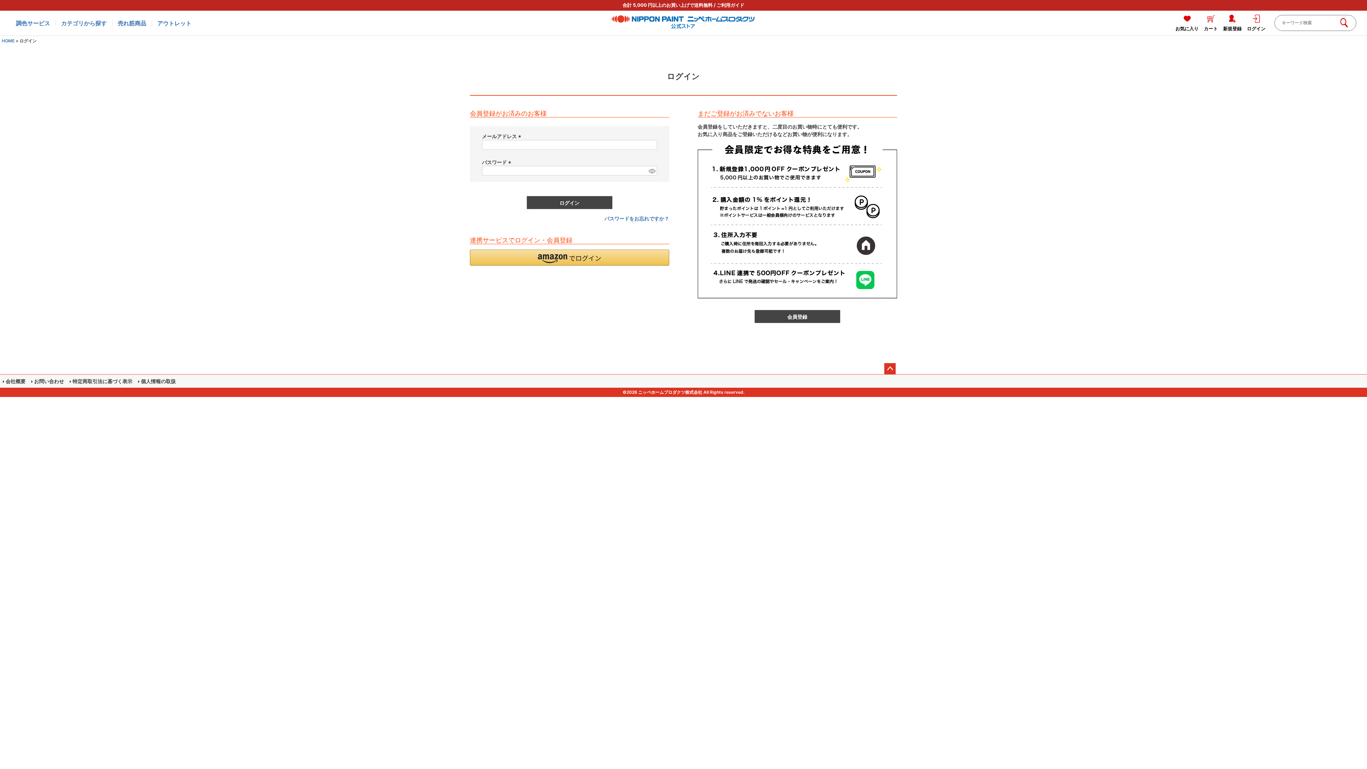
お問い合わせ (49, 381)
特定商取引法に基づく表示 (102, 381)
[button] (569, 258)
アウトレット (174, 23)
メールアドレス (502, 136)
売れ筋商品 (132, 23)
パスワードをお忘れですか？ (636, 218)
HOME (8, 40)
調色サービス (33, 23)
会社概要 (16, 381)
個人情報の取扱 (158, 381)
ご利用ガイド (730, 5)
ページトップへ (890, 369)
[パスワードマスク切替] (652, 171)
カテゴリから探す (84, 23)
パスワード (497, 162)
